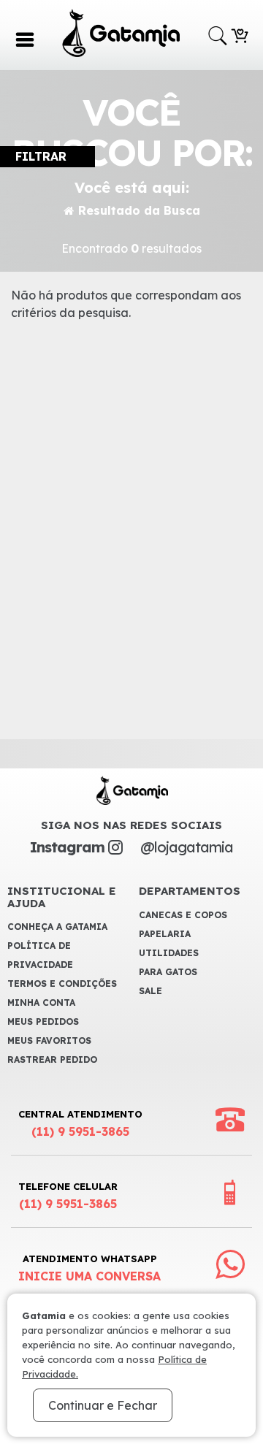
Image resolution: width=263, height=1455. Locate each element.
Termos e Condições (62, 983)
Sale (150, 990)
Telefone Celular (68, 1195)
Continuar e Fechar (102, 1405)
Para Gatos (168, 971)
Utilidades (169, 952)
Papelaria (165, 933)
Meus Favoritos (49, 1040)
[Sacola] (239, 34)
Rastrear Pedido (52, 1059)
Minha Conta (41, 1002)
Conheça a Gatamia (57, 926)
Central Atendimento (80, 1123)
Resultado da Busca (139, 210)
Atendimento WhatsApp (89, 1268)
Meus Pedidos (43, 1021)
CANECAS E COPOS (183, 914)
